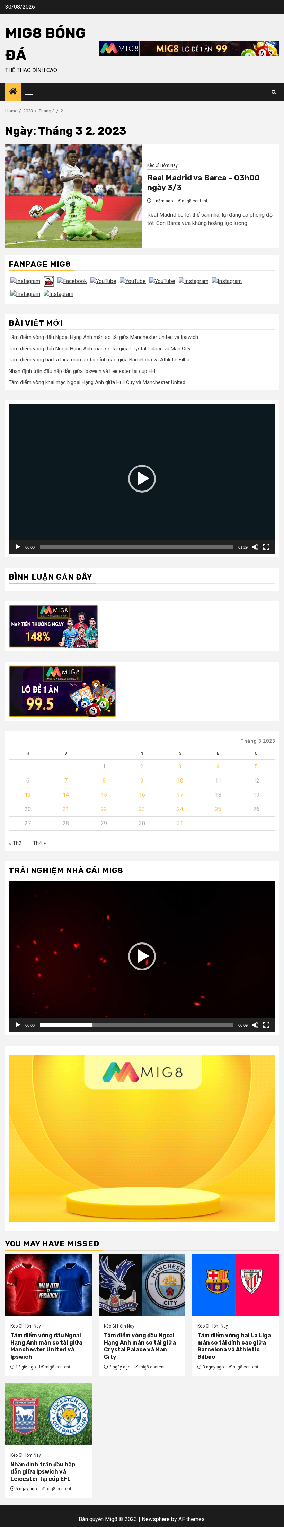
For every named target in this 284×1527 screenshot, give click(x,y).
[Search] (273, 92)
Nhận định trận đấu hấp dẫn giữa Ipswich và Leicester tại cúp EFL (83, 371)
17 (180, 795)
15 (104, 795)
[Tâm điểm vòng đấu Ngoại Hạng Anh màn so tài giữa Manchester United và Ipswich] (48, 1285)
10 (180, 780)
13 (28, 795)
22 (104, 809)
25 (218, 809)
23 (142, 809)
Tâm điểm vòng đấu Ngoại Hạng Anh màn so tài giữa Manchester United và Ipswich (103, 337)
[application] (142, 479)
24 (180, 809)
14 (66, 795)
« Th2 (15, 843)
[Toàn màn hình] (266, 547)
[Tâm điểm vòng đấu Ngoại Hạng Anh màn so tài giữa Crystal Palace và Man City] (142, 1285)
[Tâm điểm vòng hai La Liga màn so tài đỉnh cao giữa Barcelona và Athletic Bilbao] (235, 1285)
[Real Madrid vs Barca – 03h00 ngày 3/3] (73, 196)
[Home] (13, 92)
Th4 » (39, 843)
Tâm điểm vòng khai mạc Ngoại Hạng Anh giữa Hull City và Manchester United (97, 382)
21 (66, 809)
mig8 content (194, 200)
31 (180, 823)
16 (142, 795)
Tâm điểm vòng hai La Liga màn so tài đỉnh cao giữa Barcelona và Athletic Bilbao (101, 360)
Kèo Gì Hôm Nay (162, 165)
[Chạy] (17, 547)
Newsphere (156, 1519)
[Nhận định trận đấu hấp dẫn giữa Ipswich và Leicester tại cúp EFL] (48, 1414)
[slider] (136, 547)
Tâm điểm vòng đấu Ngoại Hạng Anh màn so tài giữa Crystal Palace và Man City (99, 349)
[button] (142, 479)
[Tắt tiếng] (255, 547)
